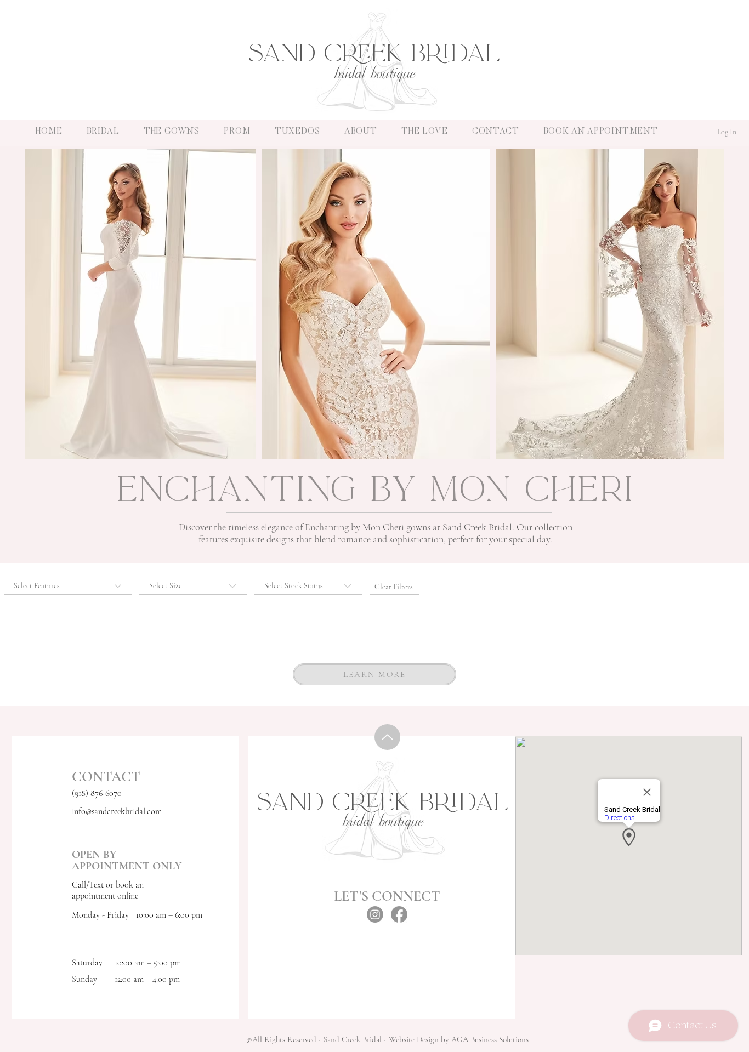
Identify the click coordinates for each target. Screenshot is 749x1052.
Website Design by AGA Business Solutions (459, 1039)
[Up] (387, 737)
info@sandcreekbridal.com (117, 811)
